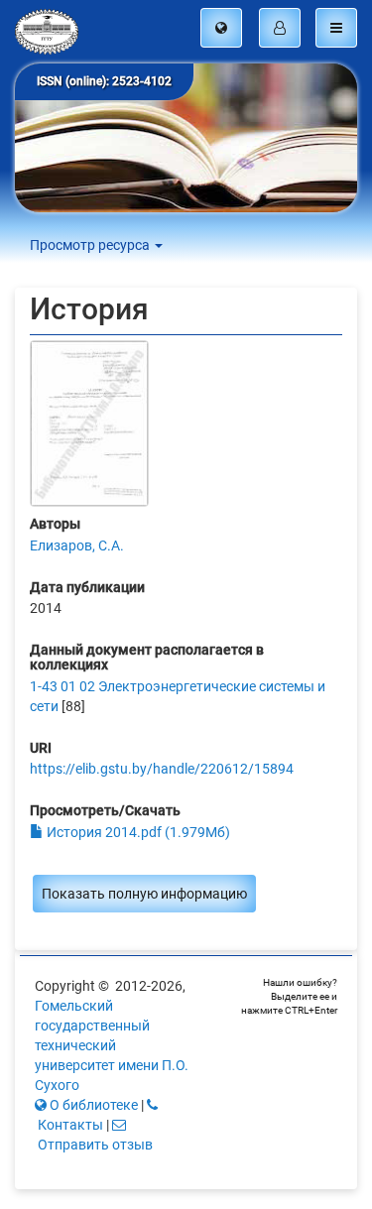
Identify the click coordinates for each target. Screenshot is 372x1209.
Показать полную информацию (144, 894)
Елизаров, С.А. (77, 545)
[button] (221, 28)
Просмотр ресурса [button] (91, 245)
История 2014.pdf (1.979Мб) (137, 832)
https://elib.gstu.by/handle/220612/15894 (162, 769)
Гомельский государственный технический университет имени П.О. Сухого (111, 1045)
